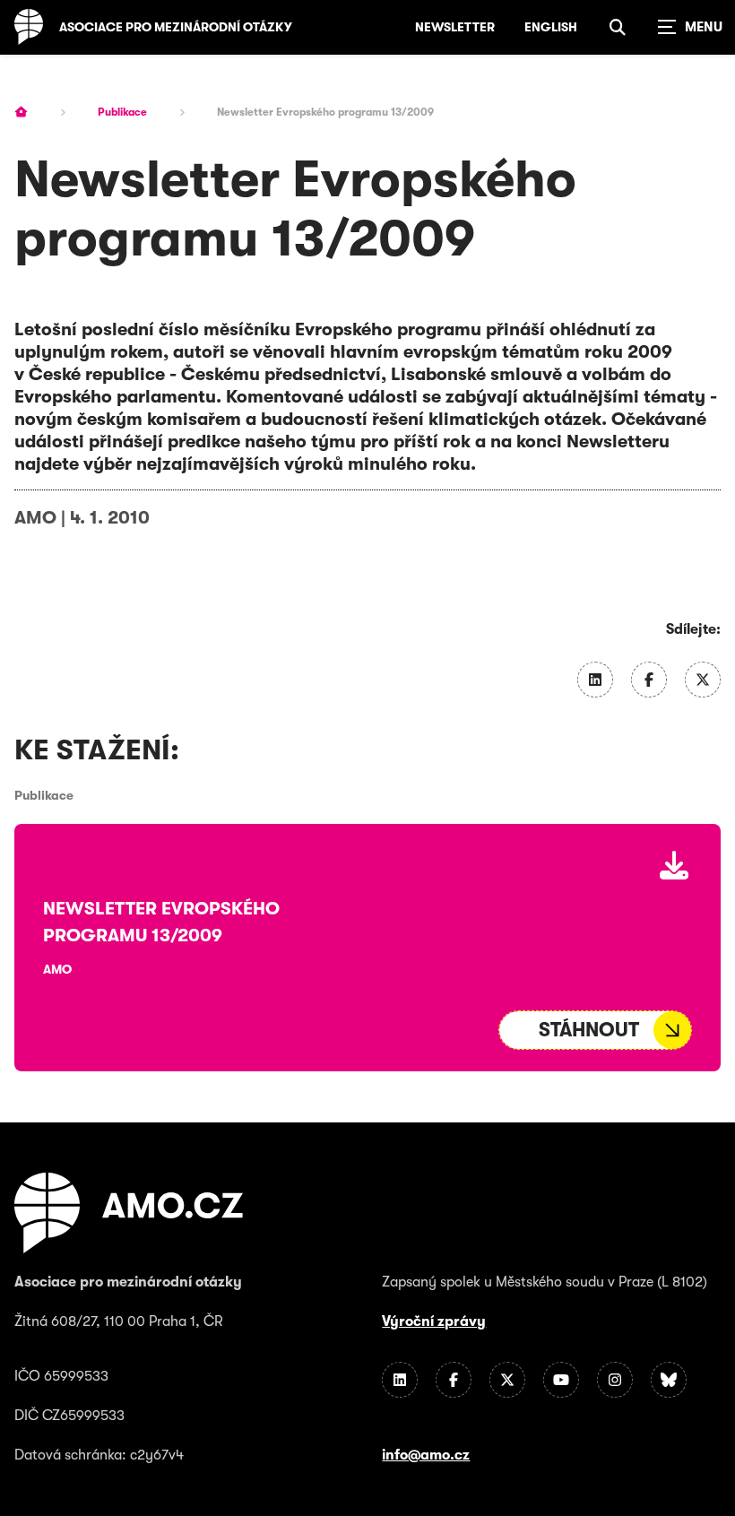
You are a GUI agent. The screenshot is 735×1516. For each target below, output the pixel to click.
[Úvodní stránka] (28, 27)
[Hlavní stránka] (21, 112)
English (550, 27)
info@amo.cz (426, 1455)
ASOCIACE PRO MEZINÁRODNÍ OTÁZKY (175, 27)
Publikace (122, 112)
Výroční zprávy (434, 1321)
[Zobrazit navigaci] (690, 27)
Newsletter (455, 27)
